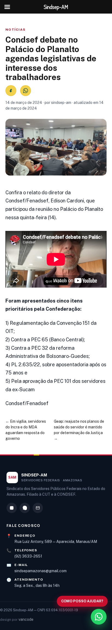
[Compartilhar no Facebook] (10, 90)
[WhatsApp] (25, 508)
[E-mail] (38, 508)
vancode (25, 619)
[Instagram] (12, 508)
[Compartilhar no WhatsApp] (25, 90)
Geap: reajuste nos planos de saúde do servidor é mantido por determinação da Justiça (79, 427)
